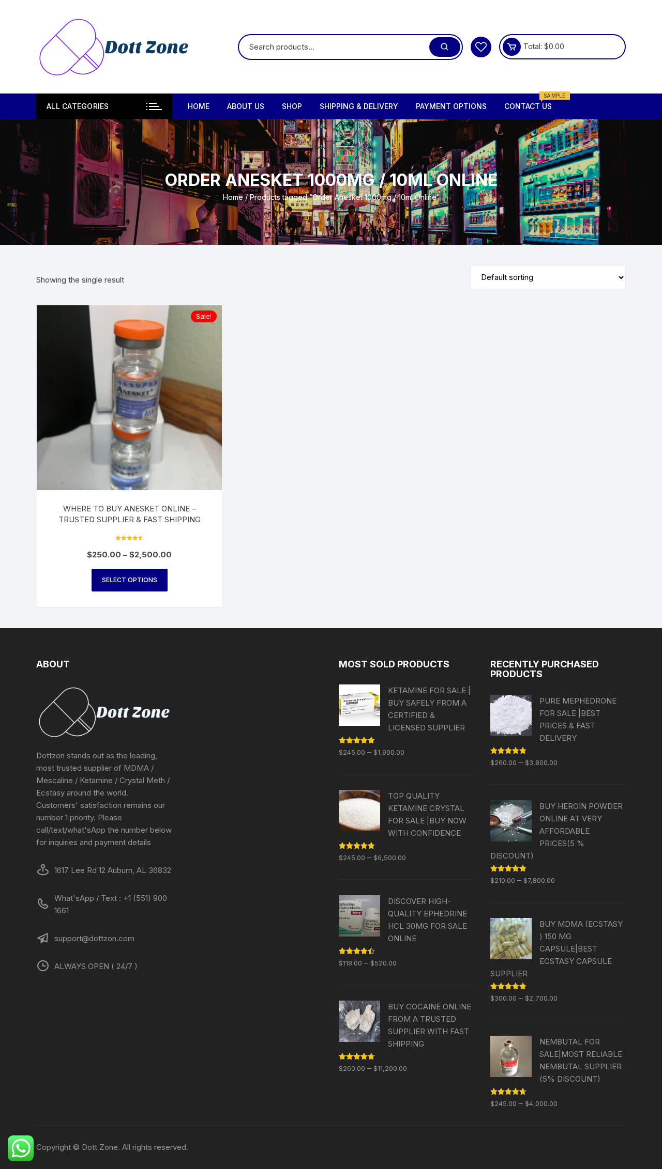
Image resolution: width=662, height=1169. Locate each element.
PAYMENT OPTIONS (451, 106)
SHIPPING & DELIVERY (359, 106)
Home (233, 197)
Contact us (532, 102)
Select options (129, 580)
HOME (198, 106)
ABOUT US (245, 106)
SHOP (292, 106)
